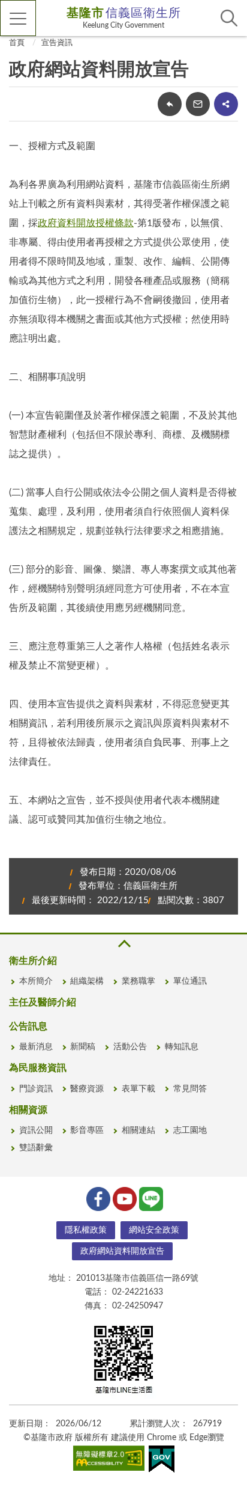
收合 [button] (123, 943)
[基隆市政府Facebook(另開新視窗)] (97, 1198)
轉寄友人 (198, 104)
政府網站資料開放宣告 (122, 1251)
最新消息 (36, 1047)
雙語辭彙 (36, 1148)
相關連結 (138, 1130)
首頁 (17, 43)
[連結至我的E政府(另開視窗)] (161, 1461)
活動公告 (130, 1047)
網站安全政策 (154, 1230)
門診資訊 (36, 1089)
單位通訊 (190, 981)
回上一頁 (170, 104)
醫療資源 (87, 1089)
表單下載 (138, 1089)
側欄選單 (18, 18)
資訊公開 (36, 1130)
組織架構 (87, 981)
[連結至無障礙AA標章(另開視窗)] (109, 1460)
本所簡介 (36, 981)
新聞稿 (82, 1047)
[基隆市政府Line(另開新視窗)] (150, 1198)
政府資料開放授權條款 (86, 223)
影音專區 (87, 1130)
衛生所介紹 (33, 961)
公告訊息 (28, 1026)
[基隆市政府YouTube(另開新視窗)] (123, 1198)
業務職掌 (138, 981)
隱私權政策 (86, 1230)
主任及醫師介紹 (42, 1002)
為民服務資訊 (38, 1068)
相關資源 (28, 1110)
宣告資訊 (57, 43)
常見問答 (190, 1089)
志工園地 (190, 1130)
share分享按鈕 (226, 104)
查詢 (229, 18)
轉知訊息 (181, 1047)
